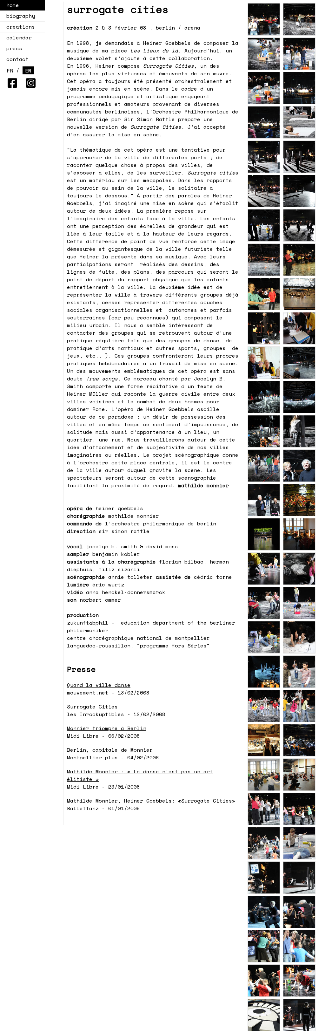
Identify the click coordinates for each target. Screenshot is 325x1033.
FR (10, 70)
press (14, 48)
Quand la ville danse (98, 685)
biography (20, 16)
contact (17, 59)
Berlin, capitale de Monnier (110, 750)
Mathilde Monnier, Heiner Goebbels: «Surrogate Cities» (151, 800)
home (12, 5)
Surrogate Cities (92, 706)
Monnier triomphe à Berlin (106, 728)
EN (28, 70)
